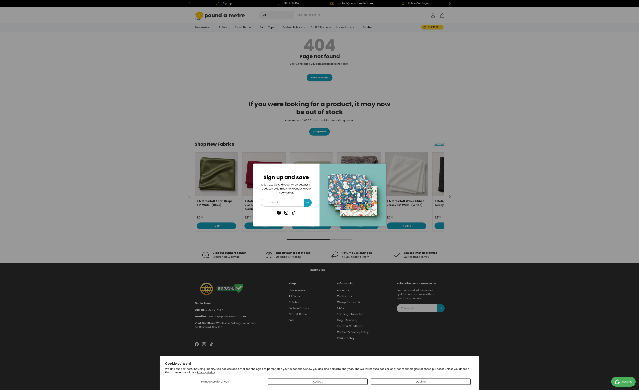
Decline (421, 382)
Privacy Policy (206, 372)
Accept (318, 382)
